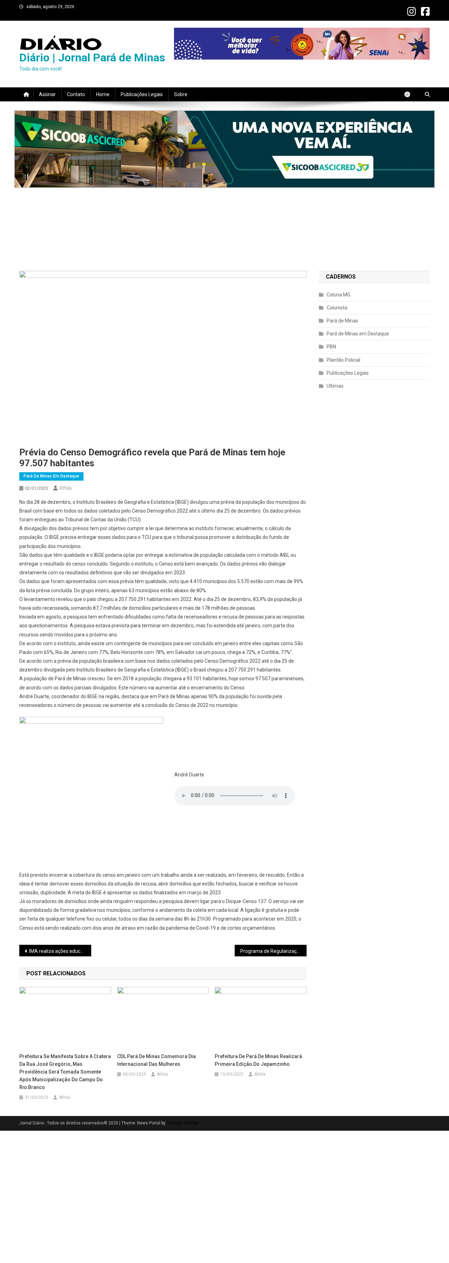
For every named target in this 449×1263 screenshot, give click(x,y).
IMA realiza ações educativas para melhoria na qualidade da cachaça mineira (60, 951)
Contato (76, 94)
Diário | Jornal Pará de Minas (92, 57)
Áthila (65, 488)
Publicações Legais (142, 94)
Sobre (180, 94)
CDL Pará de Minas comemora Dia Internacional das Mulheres (156, 1060)
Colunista (337, 307)
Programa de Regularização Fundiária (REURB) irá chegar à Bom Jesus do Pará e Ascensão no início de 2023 (273, 951)
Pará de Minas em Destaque (51, 476)
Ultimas (335, 386)
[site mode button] (411, 94)
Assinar (47, 94)
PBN (331, 346)
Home (102, 94)
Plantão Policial (343, 360)
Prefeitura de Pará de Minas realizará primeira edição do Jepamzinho (258, 1060)
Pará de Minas (342, 320)
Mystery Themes (183, 1123)
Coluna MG (338, 295)
